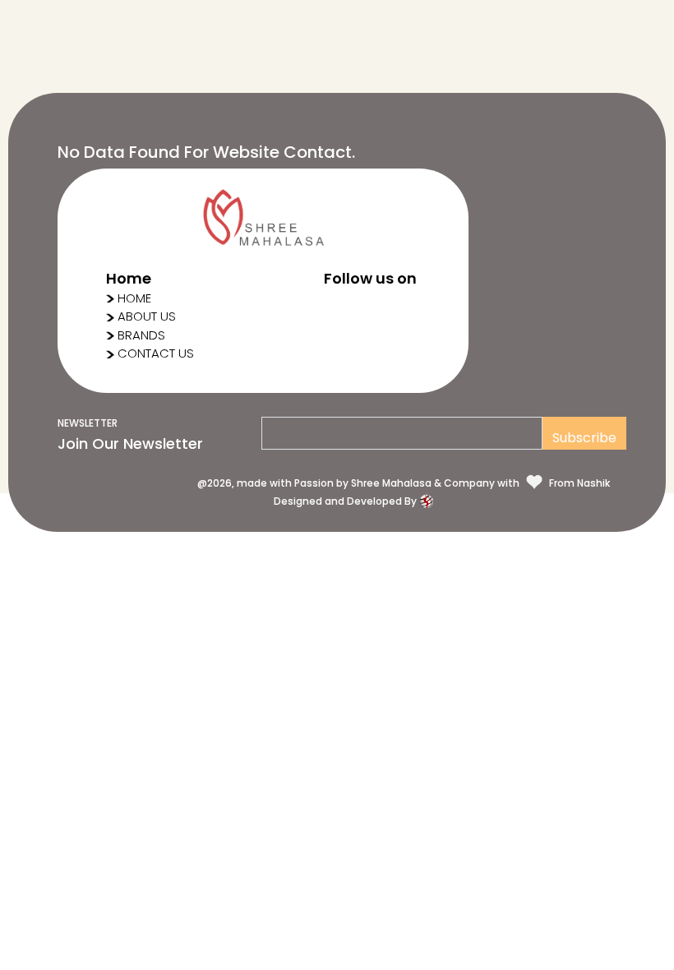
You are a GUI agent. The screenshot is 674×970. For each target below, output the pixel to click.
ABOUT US (147, 316)
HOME (134, 298)
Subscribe (584, 437)
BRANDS (141, 335)
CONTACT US (156, 353)
